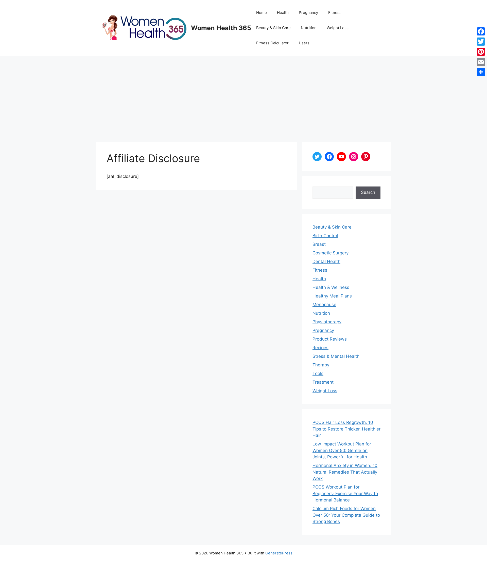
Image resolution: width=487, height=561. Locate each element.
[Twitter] (481, 41)
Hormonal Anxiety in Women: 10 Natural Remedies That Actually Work (344, 472)
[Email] (481, 62)
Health (283, 12)
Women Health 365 (221, 28)
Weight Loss (338, 27)
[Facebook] (481, 31)
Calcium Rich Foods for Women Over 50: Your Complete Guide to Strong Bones (346, 515)
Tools (317, 373)
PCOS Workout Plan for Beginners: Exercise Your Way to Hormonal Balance (345, 493)
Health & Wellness (330, 287)
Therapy (320, 364)
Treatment (323, 382)
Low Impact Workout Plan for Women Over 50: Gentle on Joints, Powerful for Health (341, 450)
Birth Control (325, 235)
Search (368, 192)
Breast (319, 244)
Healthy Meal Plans (332, 295)
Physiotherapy (326, 321)
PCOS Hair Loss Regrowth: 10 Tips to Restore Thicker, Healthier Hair (346, 429)
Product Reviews (329, 339)
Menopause (324, 304)
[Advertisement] (243, 93)
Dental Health (326, 261)
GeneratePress (278, 553)
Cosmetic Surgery (330, 252)
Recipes (320, 347)
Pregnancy (308, 12)
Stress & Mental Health (335, 356)
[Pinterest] (481, 52)
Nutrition (309, 27)
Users (304, 43)
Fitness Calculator (272, 43)
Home (261, 12)
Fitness (334, 12)
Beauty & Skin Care (273, 27)
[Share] (481, 72)
